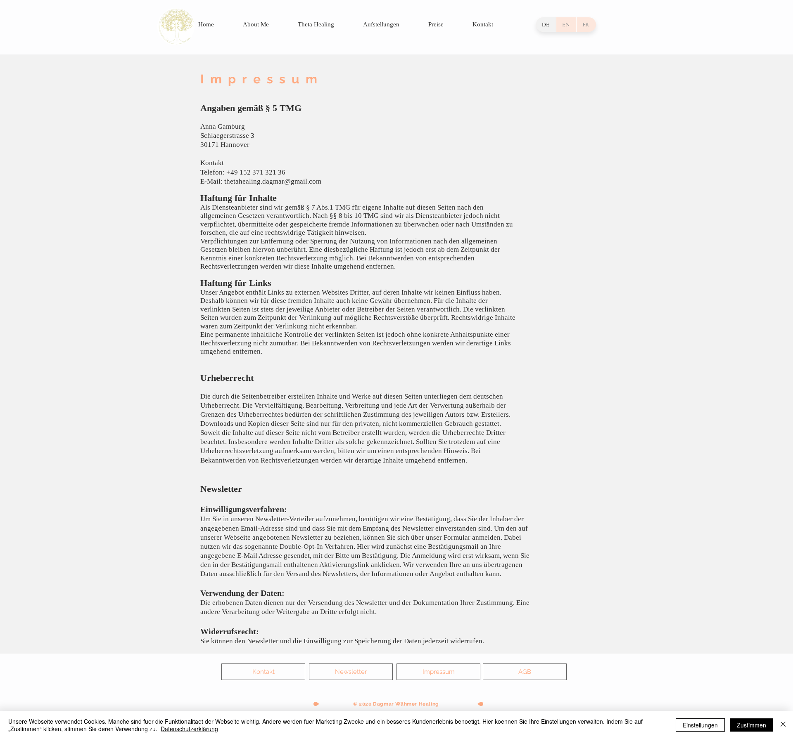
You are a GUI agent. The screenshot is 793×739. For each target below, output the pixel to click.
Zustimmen (751, 725)
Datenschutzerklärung (189, 729)
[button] (351, 671)
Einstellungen (700, 725)
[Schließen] (783, 725)
